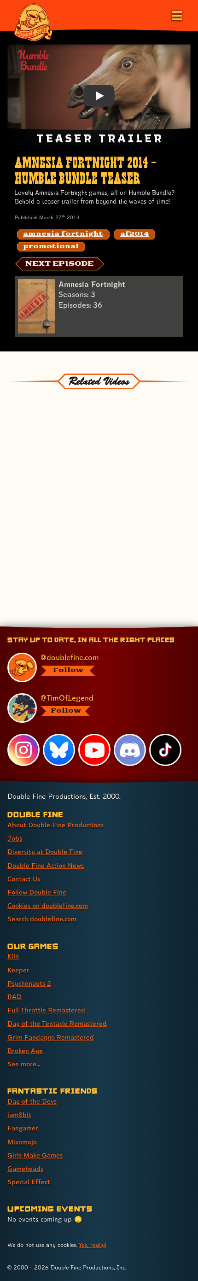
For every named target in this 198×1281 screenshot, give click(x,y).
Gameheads (25, 1168)
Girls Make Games (35, 1155)
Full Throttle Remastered (46, 1010)
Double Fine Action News (45, 865)
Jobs (14, 838)
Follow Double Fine (36, 892)
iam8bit (19, 1114)
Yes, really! (92, 1244)
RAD (14, 996)
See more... (24, 1064)
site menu (91, 628)
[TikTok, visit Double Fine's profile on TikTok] (165, 750)
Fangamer (22, 1128)
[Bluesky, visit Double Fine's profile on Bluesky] (59, 750)
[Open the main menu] (176, 14)
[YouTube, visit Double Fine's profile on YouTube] (94, 750)
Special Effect (28, 1182)
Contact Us (23, 879)
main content (133, 628)
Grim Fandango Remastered (50, 1037)
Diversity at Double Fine (44, 851)
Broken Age (25, 1050)
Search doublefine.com (41, 919)
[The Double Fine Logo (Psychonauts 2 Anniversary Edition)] (33, 21)
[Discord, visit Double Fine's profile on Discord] (130, 750)
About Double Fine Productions (55, 825)
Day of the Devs (32, 1101)
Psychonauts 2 (29, 983)
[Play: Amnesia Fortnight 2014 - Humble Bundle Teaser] (99, 96)
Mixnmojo (22, 1142)
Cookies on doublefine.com (47, 905)
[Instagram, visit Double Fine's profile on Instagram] (23, 750)
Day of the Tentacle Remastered (57, 1023)
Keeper (18, 970)
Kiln (13, 956)
